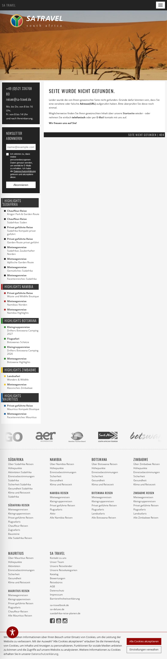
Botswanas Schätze (18, 340)
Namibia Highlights (18, 311)
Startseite (129, 113)
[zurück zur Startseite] (37, 21)
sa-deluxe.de (57, 609)
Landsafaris (98, 513)
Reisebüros (56, 582)
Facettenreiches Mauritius (22, 415)
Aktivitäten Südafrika (20, 472)
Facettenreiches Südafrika (22, 277)
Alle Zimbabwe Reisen (145, 517)
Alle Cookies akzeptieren (144, 641)
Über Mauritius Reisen (20, 558)
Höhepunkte (15, 468)
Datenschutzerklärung (44, 654)
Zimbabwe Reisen (143, 493)
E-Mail (100, 117)
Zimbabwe (140, 459)
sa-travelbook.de (59, 605)
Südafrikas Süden (17, 220)
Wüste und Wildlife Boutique (23, 295)
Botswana (99, 459)
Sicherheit (55, 476)
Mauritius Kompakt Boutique (23, 407)
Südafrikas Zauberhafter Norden (21, 251)
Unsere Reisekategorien (63, 570)
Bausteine (14, 534)
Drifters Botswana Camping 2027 (22, 331)
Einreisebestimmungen (63, 472)
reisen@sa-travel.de (18, 99)
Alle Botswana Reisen (104, 517)
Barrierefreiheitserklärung (65, 598)
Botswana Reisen (102, 493)
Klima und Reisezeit (61, 484)
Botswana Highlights (18, 360)
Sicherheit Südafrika (19, 484)
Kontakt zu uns (58, 558)
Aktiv (52, 513)
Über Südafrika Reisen (20, 464)
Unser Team (57, 562)
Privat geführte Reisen (20, 517)
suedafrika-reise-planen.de (65, 613)
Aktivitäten (14, 566)
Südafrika (16, 459)
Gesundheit (56, 480)
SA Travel (9, 5)
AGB (52, 586)
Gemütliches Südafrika (20, 269)
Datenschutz (57, 590)
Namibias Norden (17, 303)
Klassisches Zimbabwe (20, 386)
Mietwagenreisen (18, 509)
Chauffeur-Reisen (18, 525)
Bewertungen (57, 578)
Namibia (56, 459)
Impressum (56, 594)
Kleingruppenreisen (19, 513)
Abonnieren (20, 184)
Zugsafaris (14, 530)
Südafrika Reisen (19, 505)
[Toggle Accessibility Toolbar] (12, 632)
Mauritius (16, 553)
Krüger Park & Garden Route (23, 212)
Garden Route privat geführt (23, 240)
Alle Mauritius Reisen (20, 615)
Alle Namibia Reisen (61, 517)
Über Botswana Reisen (104, 464)
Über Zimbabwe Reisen (146, 464)
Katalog (54, 574)
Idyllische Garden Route (20, 260)
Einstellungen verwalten (144, 649)
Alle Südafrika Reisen (20, 538)
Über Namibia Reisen (62, 464)
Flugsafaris (14, 521)
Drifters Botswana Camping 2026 (22, 350)
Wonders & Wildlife (18, 378)
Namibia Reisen (59, 493)
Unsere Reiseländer (61, 566)
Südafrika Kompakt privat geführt (21, 231)
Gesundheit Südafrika (20, 488)
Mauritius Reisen (19, 591)
